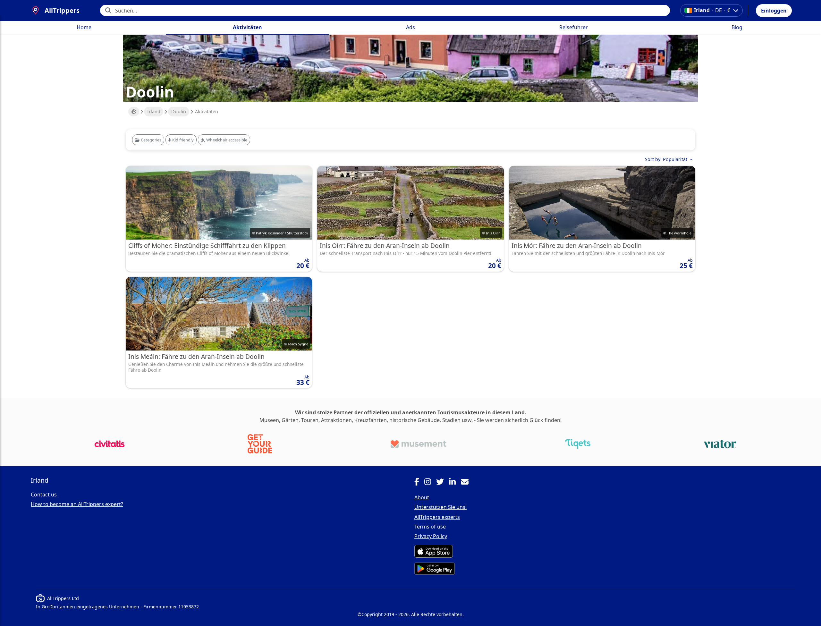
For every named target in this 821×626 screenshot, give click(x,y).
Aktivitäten (247, 27)
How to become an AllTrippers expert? (77, 504)
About (421, 497)
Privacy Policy (430, 536)
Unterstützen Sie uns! (440, 507)
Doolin (178, 111)
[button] (774, 10)
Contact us (44, 494)
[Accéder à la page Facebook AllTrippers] (419, 482)
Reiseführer (573, 27)
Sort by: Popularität (667, 159)
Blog (737, 27)
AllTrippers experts (437, 516)
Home (84, 27)
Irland (153, 111)
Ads (410, 27)
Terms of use (430, 526)
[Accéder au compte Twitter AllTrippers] (442, 482)
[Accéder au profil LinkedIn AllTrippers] (455, 482)
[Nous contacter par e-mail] (467, 482)
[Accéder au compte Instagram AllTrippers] (430, 482)
